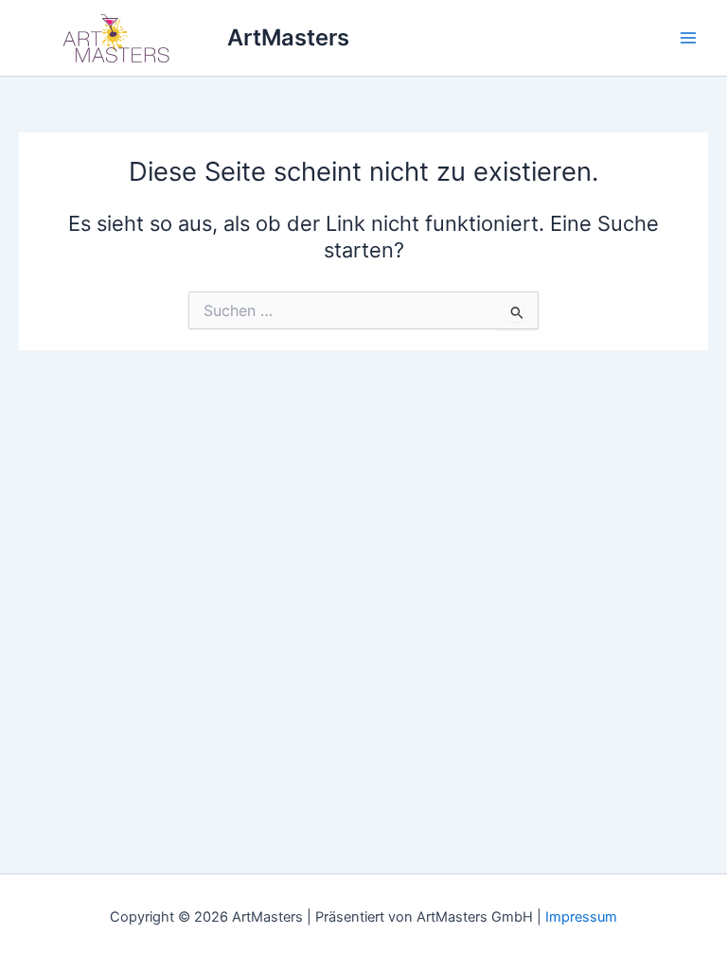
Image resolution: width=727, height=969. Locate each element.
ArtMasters (288, 37)
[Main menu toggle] (688, 38)
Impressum (581, 916)
